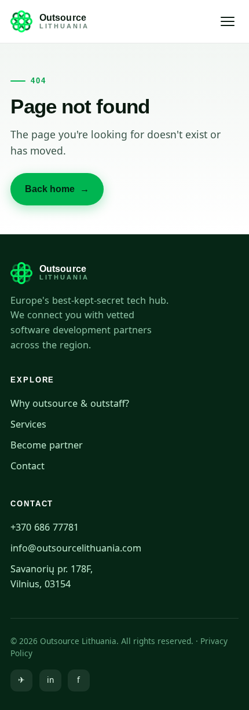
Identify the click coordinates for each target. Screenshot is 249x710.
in (50, 680)
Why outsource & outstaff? (69, 403)
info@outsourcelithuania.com (75, 548)
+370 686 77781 (44, 527)
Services (28, 424)
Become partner (46, 445)
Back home (57, 189)
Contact (27, 466)
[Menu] (228, 21)
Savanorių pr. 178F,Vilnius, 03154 (51, 576)
